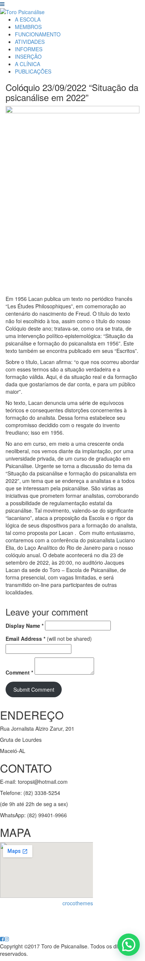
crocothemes (77, 903)
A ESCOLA (28, 19)
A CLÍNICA (27, 64)
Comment (19, 672)
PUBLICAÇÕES (33, 71)
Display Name (25, 625)
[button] (128, 945)
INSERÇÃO (28, 56)
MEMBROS (28, 26)
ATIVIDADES (30, 41)
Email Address (25, 638)
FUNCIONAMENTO (38, 34)
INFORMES (28, 49)
